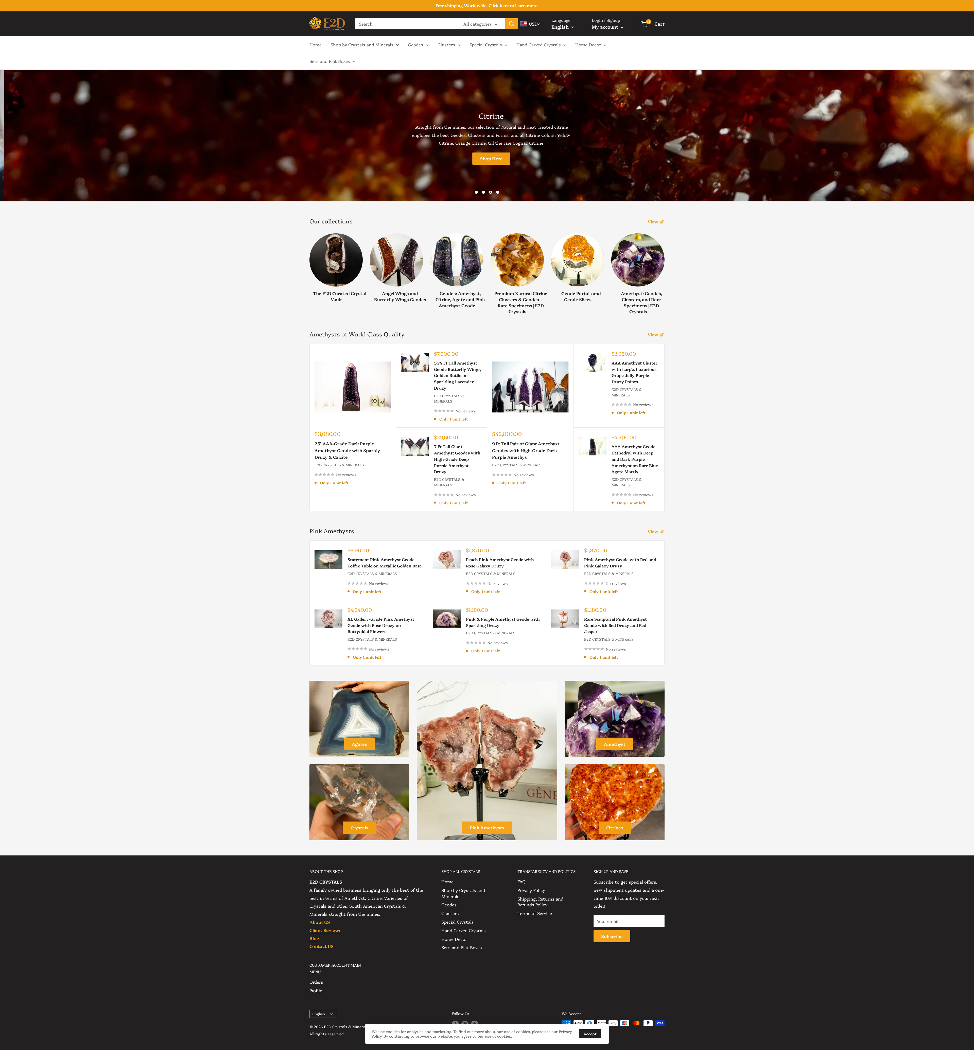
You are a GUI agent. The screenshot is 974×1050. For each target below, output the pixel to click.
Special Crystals (485, 44)
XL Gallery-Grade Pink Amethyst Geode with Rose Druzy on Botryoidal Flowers (380, 625)
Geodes (415, 44)
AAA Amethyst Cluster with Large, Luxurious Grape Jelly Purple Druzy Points (634, 372)
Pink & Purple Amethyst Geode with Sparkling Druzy (503, 622)
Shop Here (310, 158)
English (318, 1013)
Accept (590, 1033)
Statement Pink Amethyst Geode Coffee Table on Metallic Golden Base (384, 562)
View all (657, 221)
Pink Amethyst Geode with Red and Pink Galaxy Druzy (620, 562)
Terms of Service (534, 913)
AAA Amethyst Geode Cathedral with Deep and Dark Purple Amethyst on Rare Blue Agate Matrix (635, 459)
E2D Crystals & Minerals (339, 464)
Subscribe (612, 936)
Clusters (446, 44)
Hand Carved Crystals (538, 44)
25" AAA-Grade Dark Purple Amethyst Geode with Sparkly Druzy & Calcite (347, 450)
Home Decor (588, 44)
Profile (315, 990)
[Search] (511, 23)
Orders (316, 982)
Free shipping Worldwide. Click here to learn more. (487, 5)
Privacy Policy (531, 890)
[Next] (664, 268)
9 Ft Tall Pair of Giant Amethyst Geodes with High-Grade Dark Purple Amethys (526, 450)
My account (605, 27)
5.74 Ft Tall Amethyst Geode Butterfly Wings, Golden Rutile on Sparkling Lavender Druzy (457, 375)
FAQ (521, 881)
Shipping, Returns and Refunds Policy (540, 902)
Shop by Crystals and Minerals (362, 44)
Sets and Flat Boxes (329, 61)
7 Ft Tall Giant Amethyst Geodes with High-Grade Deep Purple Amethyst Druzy (457, 459)
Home (315, 44)
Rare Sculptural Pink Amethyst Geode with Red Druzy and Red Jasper (615, 625)
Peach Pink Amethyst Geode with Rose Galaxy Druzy (500, 562)
